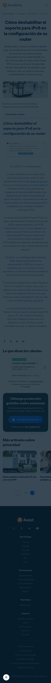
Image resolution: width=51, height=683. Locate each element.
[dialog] (25, 341)
